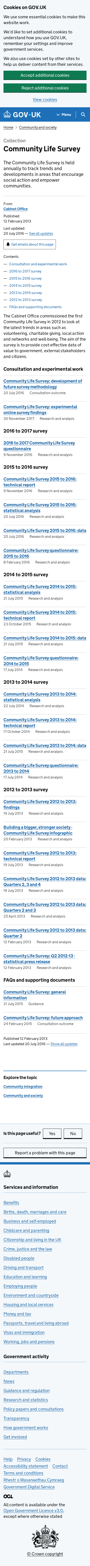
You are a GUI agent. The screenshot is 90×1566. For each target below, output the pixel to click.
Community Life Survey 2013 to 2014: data (44, 745)
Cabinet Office (15, 209)
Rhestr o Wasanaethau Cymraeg (33, 1480)
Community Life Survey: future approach (43, 1017)
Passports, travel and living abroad (36, 1323)
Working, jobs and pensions (29, 1341)
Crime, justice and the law (27, 1249)
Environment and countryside (31, 1295)
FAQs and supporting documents (35, 307)
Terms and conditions (23, 1473)
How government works (25, 1427)
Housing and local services (28, 1304)
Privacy (24, 1459)
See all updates (41, 233)
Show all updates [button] (64, 1044)
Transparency (16, 1418)
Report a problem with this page (45, 1152)
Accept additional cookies (45, 75)
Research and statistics (25, 1399)
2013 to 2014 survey (25, 293)
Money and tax (17, 1313)
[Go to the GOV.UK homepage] (22, 114)
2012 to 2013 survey (25, 299)
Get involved (15, 1436)
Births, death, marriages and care (34, 1212)
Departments (16, 1372)
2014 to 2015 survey (25, 285)
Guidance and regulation (26, 1390)
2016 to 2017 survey (25, 271)
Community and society (38, 127)
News (9, 1381)
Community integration (22, 1086)
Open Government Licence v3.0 (33, 1510)
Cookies (43, 1459)
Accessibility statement (25, 1466)
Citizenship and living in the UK (32, 1239)
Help (8, 1459)
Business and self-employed (29, 1221)
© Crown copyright (45, 1554)
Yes (55, 1133)
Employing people (20, 1286)
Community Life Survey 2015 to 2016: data (44, 530)
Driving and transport (23, 1267)
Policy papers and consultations (33, 1409)
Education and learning (25, 1276)
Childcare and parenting (26, 1230)
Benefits (11, 1202)
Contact (60, 1466)
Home (8, 127)
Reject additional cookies (45, 88)
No (76, 1133)
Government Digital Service (29, 1487)
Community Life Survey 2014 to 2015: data (44, 638)
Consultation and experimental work (38, 264)
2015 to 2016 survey (25, 278)
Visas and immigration (24, 1332)
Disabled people (18, 1258)
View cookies (45, 99)
